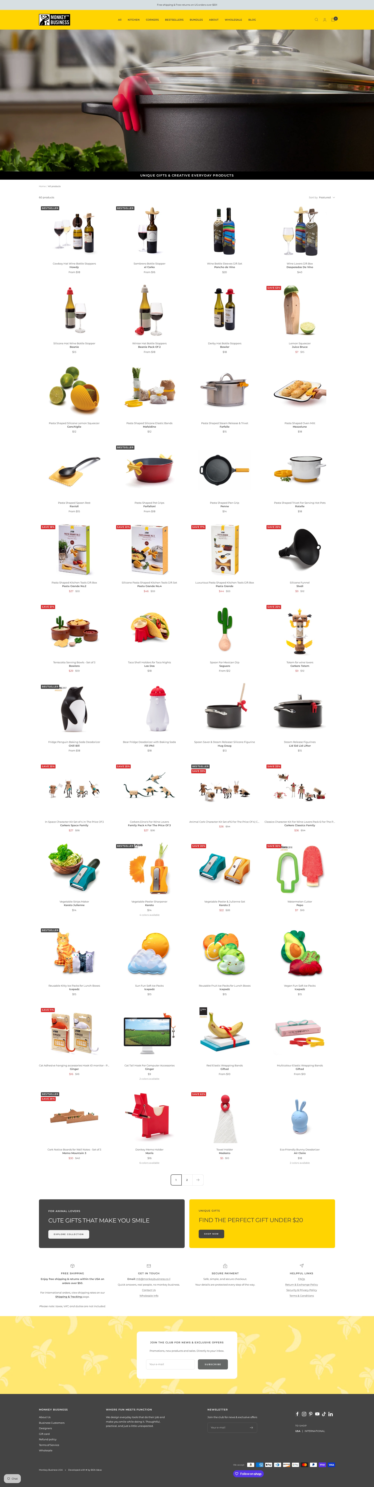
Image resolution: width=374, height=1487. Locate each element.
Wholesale (45, 1450)
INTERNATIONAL (315, 1431)
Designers (45, 1428)
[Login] (324, 19)
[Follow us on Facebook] (297, 1414)
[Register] (251, 1427)
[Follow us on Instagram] (304, 1414)
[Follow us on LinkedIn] (330, 1414)
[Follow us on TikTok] (324, 1414)
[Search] (316, 19)
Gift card (44, 1433)
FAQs (301, 1278)
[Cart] (333, 19)
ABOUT (214, 19)
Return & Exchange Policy (301, 1284)
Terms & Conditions (301, 1295)
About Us (44, 1417)
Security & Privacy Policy (301, 1290)
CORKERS (152, 19)
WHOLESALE (233, 19)
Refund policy (47, 1439)
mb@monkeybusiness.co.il (153, 1278)
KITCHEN (134, 19)
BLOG (252, 19)
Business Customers (51, 1422)
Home (42, 186)
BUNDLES (196, 19)
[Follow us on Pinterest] (311, 1414)
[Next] (197, 1179)
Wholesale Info (148, 1295)
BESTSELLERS (174, 19)
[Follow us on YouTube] (317, 1414)
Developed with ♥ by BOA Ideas (85, 1470)
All (120, 19)
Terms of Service (49, 1445)
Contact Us (149, 1290)
